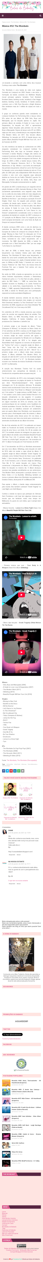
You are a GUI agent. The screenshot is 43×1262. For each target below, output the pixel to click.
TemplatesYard (17, 1259)
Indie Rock (17, 764)
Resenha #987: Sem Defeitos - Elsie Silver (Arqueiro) (26, 1117)
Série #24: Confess (18, 1143)
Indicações (9, 764)
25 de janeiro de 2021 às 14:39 (20, 833)
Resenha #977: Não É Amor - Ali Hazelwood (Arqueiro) (26, 1099)
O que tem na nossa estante (18, 881)
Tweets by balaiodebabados (11, 1039)
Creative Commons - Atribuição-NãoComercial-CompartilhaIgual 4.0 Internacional (21, 1251)
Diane (10, 830)
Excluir (19, 854)
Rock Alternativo (32, 764)
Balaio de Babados (10, 1248)
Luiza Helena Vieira (9, 30)
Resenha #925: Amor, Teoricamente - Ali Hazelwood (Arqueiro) (26, 1081)
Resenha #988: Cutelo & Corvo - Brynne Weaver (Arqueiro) (26, 1135)
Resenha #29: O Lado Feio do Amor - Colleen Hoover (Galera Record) (26, 1108)
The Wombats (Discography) (27, 760)
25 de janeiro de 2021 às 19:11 (20, 864)
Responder (12, 854)
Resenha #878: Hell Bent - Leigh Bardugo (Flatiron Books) (26, 1126)
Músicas (24, 764)
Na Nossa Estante (16, 862)
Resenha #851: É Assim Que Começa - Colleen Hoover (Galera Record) (26, 1090)
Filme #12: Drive (17, 1152)
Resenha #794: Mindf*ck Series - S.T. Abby (25, 1161)
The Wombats (15, 22)
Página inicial (6, 22)
